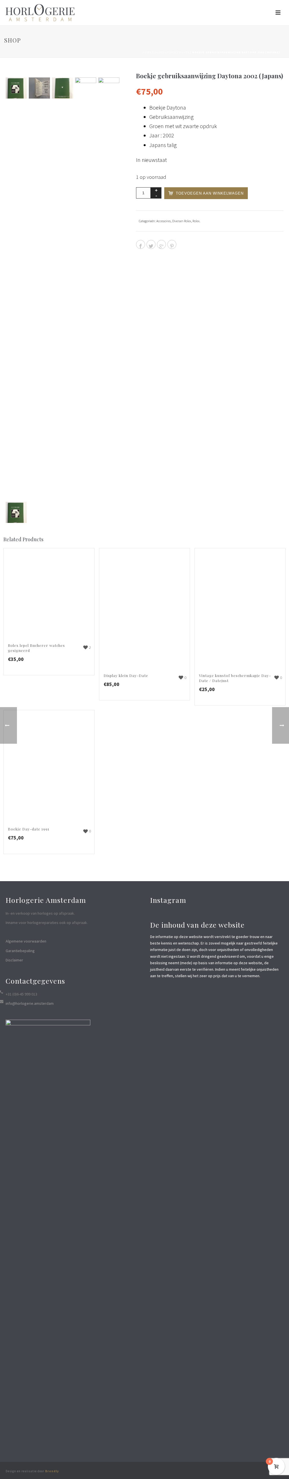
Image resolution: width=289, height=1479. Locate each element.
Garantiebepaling (20, 950)
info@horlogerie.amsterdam (30, 1003)
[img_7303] (16, 88)
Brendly (52, 1471)
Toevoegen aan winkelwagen (210, 193)
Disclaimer (14, 960)
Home (147, 52)
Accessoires (165, 52)
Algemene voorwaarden (26, 941)
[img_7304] (62, 88)
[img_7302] (108, 288)
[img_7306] (39, 88)
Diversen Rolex (181, 221)
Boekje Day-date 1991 (28, 829)
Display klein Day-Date (126, 675)
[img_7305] (85, 288)
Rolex (184, 52)
